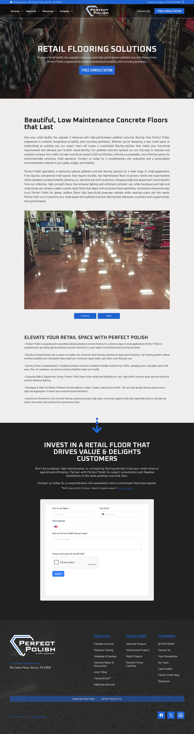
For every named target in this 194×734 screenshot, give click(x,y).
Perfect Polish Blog (168, 674)
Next (109, 316)
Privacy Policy (39, 716)
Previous (85, 316)
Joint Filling (100, 672)
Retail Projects (134, 656)
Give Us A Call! (125, 488)
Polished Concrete (104, 643)
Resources (164, 681)
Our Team (163, 662)
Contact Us (143, 11)
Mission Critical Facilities (134, 664)
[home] (97, 11)
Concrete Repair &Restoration (104, 664)
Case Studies (165, 668)
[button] (17, 11)
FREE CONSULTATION (169, 11)
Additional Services (104, 684)
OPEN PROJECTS (111, 698)
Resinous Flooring (103, 650)
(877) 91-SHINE (166, 643)
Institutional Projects (137, 650)
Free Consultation (167, 656)
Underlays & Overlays (105, 656)
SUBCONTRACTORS (83, 698)
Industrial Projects (136, 643)
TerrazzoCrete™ (102, 678)
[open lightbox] (97, 260)
